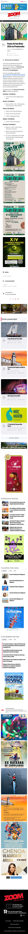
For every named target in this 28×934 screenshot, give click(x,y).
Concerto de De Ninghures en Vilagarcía (16, 599)
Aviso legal (8, 921)
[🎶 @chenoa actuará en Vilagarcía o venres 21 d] (14, 862)
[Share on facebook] (10, 299)
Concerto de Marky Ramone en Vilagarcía (16, 581)
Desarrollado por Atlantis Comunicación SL (14, 931)
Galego (22, 1)
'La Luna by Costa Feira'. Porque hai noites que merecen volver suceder (17, 516)
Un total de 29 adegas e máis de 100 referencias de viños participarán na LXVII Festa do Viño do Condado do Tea (17, 522)
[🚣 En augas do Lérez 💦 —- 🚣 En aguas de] (14, 781)
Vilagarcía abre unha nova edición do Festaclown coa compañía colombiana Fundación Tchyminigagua (17, 528)
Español (25, 1)
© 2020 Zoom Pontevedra (14, 927)
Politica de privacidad (18, 921)
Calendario (8, 292)
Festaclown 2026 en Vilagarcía (16, 586)
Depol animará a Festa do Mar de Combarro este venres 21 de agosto (14, 660)
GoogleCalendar (10, 294)
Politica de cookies (14, 924)
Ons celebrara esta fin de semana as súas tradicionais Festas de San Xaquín (17, 510)
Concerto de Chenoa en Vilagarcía (17, 593)
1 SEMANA (4, 570)
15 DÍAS (10, 570)
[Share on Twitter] (13, 299)
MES (15, 570)
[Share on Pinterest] (15, 299)
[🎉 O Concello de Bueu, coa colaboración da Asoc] (14, 808)
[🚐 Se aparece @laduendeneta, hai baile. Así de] (14, 727)
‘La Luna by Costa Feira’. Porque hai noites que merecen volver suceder (14, 655)
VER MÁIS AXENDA (14, 438)
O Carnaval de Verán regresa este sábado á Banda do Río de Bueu (17, 503)
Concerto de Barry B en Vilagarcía (17, 574)
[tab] (4, 571)
